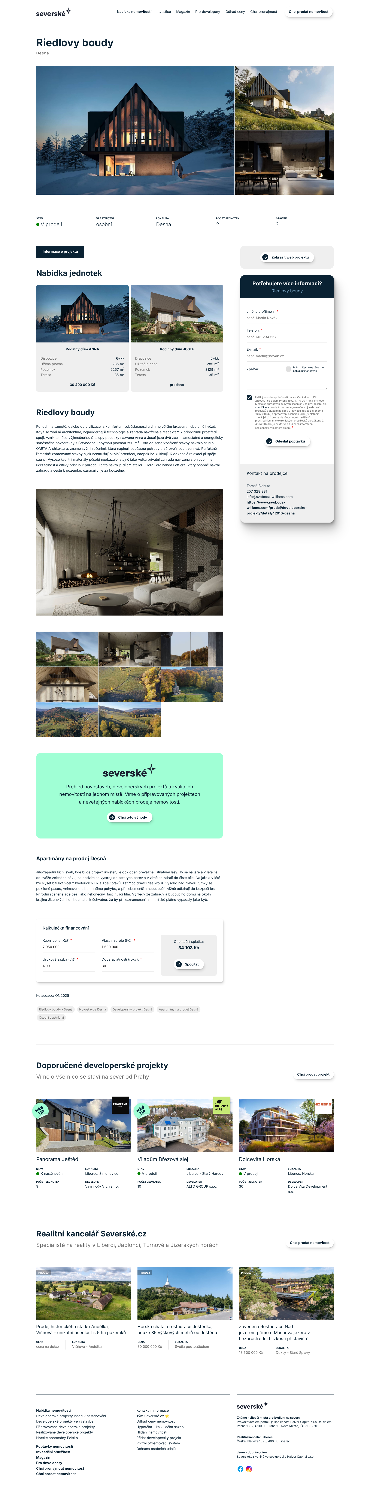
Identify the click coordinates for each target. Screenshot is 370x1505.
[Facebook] (240, 1469)
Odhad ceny (235, 11)
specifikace (262, 407)
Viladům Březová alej (162, 1159)
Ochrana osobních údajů (156, 1449)
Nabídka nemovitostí (134, 11)
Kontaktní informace (152, 1410)
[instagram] (248, 1469)
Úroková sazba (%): (60, 959)
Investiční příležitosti (53, 1452)
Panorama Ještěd (57, 1159)
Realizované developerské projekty (64, 1432)
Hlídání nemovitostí (151, 1432)
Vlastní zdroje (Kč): (119, 940)
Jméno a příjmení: (263, 311)
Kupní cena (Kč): (57, 940)
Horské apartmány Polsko (57, 1438)
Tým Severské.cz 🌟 (152, 1416)
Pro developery (207, 11)
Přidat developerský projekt (158, 1438)
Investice (164, 11)
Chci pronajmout (263, 11)
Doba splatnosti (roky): (122, 959)
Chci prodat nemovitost (308, 11)
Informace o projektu (60, 251)
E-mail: (254, 349)
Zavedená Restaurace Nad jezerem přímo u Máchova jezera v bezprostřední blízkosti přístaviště (274, 1332)
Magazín (183, 11)
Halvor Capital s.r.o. (300, 1456)
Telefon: (255, 330)
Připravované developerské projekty (65, 1427)
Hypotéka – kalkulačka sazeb (160, 1427)
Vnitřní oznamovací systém (158, 1443)
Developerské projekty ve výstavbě (64, 1421)
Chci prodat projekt (313, 1074)
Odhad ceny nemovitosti (156, 1421)
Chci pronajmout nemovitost (60, 1468)
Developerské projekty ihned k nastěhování (71, 1416)
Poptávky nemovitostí (54, 1446)
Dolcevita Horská (259, 1159)
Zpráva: (253, 369)
